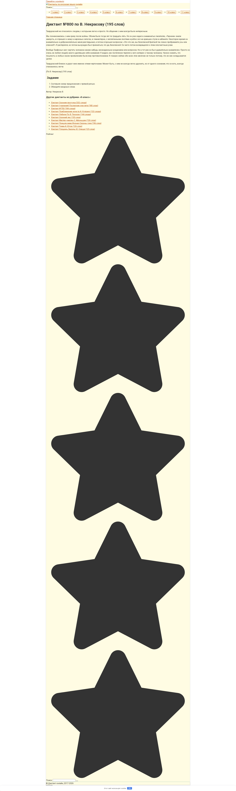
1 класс (55, 12)
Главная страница (54, 17)
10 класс (171, 12)
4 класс (93, 12)
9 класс (158, 12)
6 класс (119, 12)
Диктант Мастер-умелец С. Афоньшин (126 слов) (73, 120)
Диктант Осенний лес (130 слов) (66, 117)
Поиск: (49, 7)
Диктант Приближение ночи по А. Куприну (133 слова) (76, 111)
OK (129, 788)
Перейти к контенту (55, 1)
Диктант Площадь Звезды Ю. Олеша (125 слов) (73, 129)
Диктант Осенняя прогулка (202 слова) (69, 102)
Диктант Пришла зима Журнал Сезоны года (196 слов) (76, 123)
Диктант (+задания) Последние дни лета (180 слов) (74, 105)
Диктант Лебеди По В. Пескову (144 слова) (71, 114)
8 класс (145, 12)
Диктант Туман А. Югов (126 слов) (66, 126)
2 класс (68, 12)
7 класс (132, 12)
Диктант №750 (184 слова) (63, 108)
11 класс (185, 12)
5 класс (106, 12)
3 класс (80, 12)
